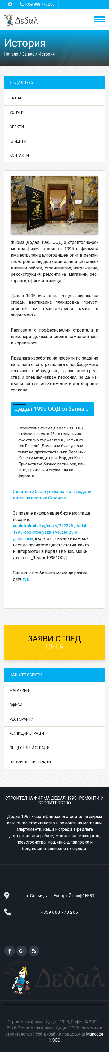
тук (26, 579)
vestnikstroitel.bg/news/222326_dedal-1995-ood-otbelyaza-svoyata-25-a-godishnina (50, 532)
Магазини (19, 690)
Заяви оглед (54, 642)
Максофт (94, 1034)
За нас (16, 98)
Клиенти (18, 141)
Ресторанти (21, 719)
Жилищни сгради (27, 733)
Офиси (16, 705)
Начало (11, 54)
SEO (56, 1040)
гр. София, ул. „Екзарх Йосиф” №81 (59, 895)
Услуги (17, 112)
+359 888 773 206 (39, 4)
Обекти (17, 127)
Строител (57, 497)
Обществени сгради (29, 748)
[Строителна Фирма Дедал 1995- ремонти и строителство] (21, 20)
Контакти (19, 155)
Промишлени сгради (30, 762)
